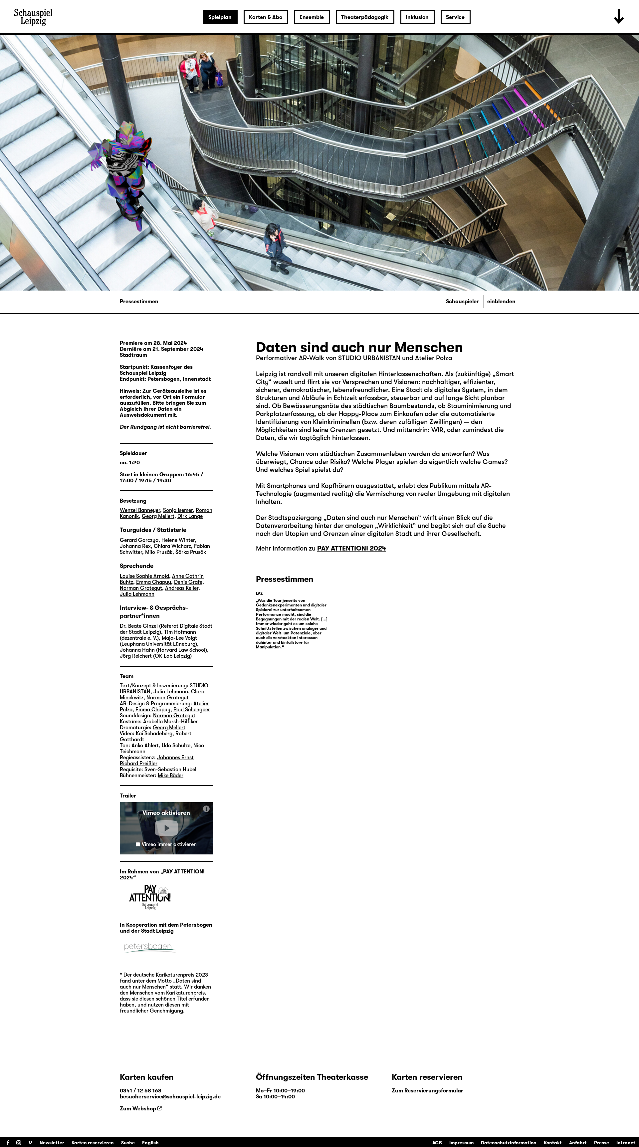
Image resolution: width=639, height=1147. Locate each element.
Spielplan (220, 17)
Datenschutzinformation (508, 1142)
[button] (166, 828)
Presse (601, 1142)
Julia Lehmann (137, 594)
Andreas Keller (181, 588)
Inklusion (417, 17)
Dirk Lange (190, 516)
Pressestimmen (139, 302)
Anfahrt (578, 1142)
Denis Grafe (188, 582)
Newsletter (52, 1142)
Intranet (625, 1142)
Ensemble (312, 17)
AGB (437, 1142)
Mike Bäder (170, 776)
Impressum (461, 1142)
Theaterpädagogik (364, 17)
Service (455, 17)
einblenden (501, 302)
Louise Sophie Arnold (144, 576)
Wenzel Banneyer (140, 510)
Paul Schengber (191, 710)
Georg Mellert (158, 516)
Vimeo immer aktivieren (169, 844)
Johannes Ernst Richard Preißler (157, 761)
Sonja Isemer (178, 510)
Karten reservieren (93, 1142)
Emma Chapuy (153, 582)
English (150, 1142)
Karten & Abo (265, 17)
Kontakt (553, 1142)
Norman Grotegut (141, 588)
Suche (128, 1142)
